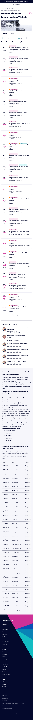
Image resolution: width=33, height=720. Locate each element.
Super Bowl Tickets (10, 430)
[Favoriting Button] (30, 13)
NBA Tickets (9, 438)
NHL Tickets (9, 435)
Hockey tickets (6, 384)
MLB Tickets (9, 433)
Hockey (12, 8)
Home (2, 8)
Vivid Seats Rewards (16, 386)
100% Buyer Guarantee (18, 1)
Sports (7, 8)
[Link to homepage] (16, 4)
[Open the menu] (2, 5)
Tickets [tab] (5, 33)
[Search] (29, 4)
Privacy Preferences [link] (7, 708)
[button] (4, 38)
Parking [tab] (12, 33)
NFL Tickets (8, 440)
